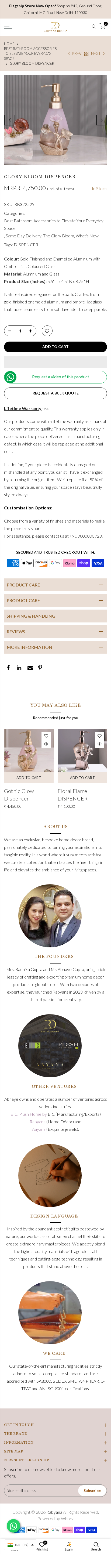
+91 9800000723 (86, 535)
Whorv (67, 1518)
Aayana (39, 1129)
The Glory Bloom (58, 235)
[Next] (101, 120)
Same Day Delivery (23, 235)
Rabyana (38, 1121)
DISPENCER (26, 244)
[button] (55, 362)
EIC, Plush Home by (29, 1114)
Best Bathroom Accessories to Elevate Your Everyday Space (30, 53)
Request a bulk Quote (56, 393)
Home (9, 44)
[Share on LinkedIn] (18, 668)
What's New (87, 235)
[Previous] (9, 120)
